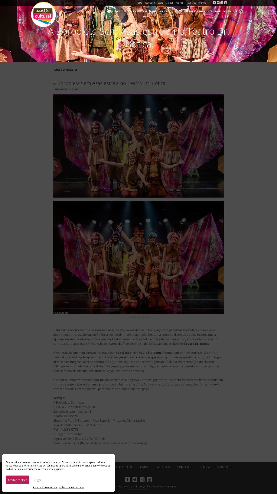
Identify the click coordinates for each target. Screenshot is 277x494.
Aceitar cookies (17, 480)
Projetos (179, 3)
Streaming (215, 11)
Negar (37, 480)
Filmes (137, 11)
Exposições (150, 11)
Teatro (126, 11)
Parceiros (191, 3)
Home (139, 3)
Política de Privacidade (45, 487)
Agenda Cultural (195, 11)
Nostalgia (230, 11)
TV (170, 11)
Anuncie (169, 3)
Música (115, 11)
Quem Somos (150, 3)
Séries (163, 11)
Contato (202, 3)
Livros (178, 11)
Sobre (160, 3)
